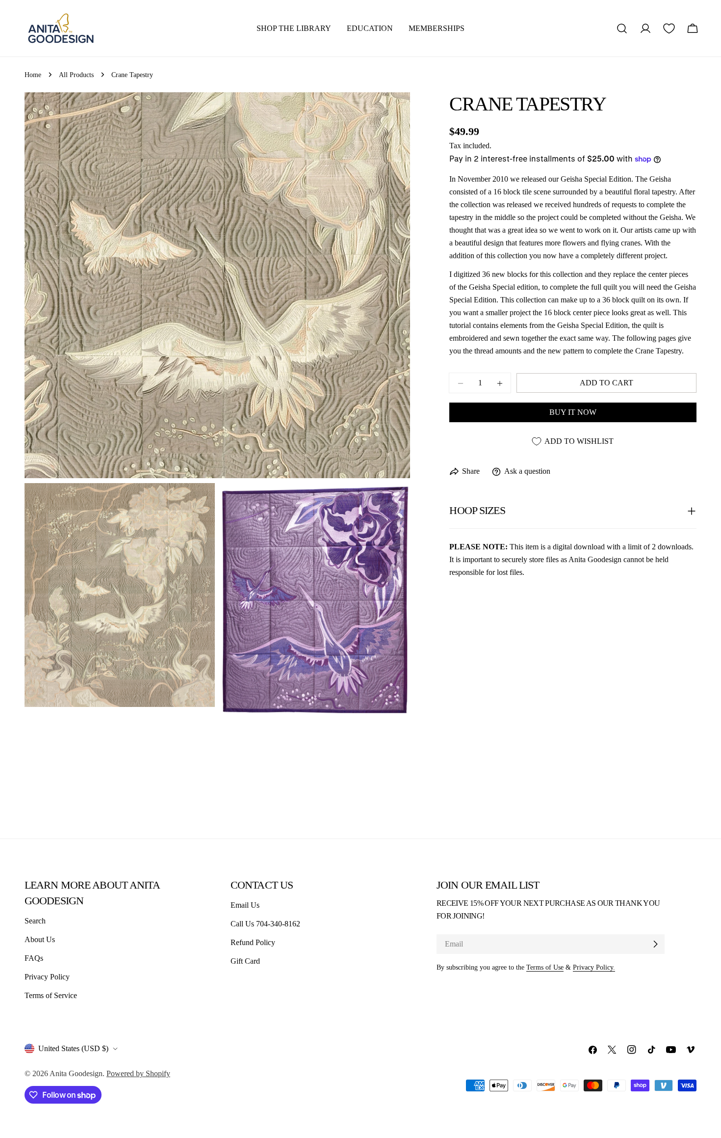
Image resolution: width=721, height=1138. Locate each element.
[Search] (622, 28)
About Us (40, 939)
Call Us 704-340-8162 (265, 924)
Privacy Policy (47, 977)
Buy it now (572, 412)
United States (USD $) (73, 1048)
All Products (76, 75)
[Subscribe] (655, 944)
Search (35, 921)
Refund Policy (253, 942)
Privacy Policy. (594, 967)
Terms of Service (51, 995)
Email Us (245, 905)
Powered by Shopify (138, 1073)
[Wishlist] (669, 28)
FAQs (34, 958)
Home (33, 75)
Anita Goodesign (76, 1073)
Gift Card (245, 961)
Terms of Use (545, 967)
